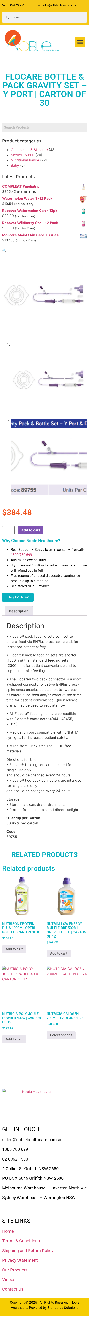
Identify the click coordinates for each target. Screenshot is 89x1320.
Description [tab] (19, 611)
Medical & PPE (22, 155)
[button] (80, 42)
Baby (15, 165)
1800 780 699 (21, 555)
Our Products (14, 1270)
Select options (61, 1035)
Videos (8, 1279)
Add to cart (30, 530)
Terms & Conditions (21, 1240)
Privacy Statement (20, 1260)
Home (8, 1231)
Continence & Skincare (29, 149)
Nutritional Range (25, 160)
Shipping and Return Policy (27, 1250)
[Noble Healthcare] (34, 1105)
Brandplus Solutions (63, 1308)
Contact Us (12, 1289)
